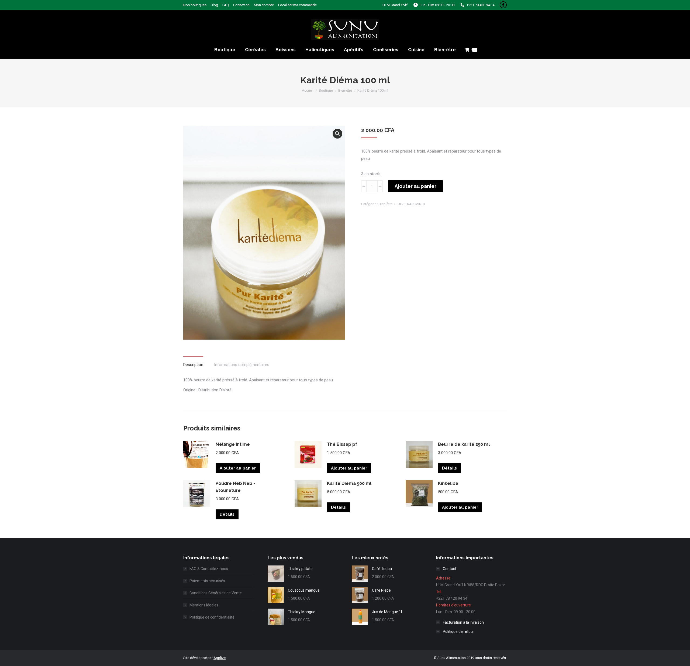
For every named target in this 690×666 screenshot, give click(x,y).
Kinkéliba (448, 483)
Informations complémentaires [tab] (241, 364)
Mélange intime (233, 444)
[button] (337, 134)
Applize (219, 658)
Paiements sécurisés (207, 581)
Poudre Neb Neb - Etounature (235, 487)
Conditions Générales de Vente (215, 593)
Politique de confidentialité (211, 617)
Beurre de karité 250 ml (464, 444)
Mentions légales (203, 605)
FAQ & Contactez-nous (208, 569)
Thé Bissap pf (342, 444)
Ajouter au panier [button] (238, 468)
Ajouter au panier (415, 186)
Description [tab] (193, 364)
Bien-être (385, 204)
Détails (449, 468)
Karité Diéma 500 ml (349, 483)
